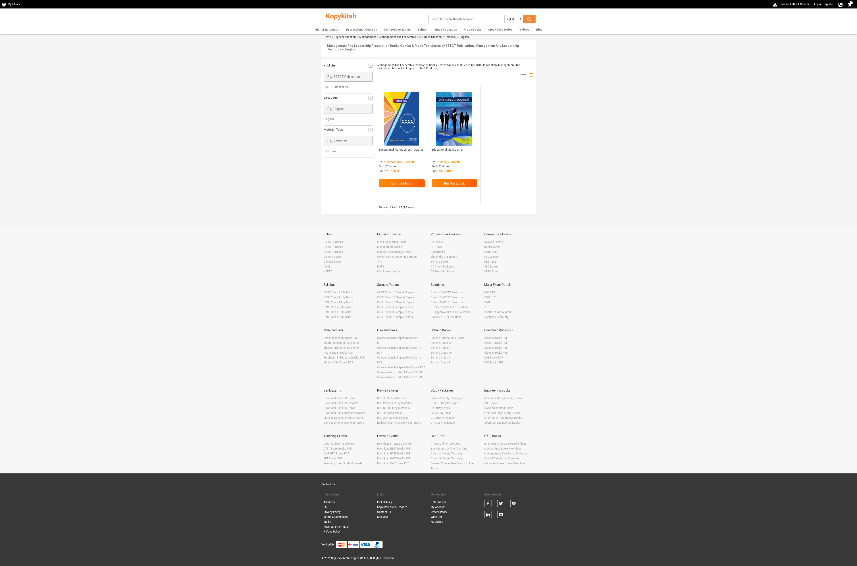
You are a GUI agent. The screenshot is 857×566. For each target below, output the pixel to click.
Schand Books (440, 261)
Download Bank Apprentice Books (344, 413)
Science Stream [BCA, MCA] (394, 251)
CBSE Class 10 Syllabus (338, 302)
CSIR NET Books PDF (336, 453)
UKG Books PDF (493, 362)
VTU (379, 261)
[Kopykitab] (340, 15)
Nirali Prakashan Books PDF (341, 338)
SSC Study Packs (441, 413)
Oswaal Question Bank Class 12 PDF (399, 372)
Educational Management (448, 149)
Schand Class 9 (440, 357)
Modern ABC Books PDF (338, 362)
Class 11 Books (333, 247)
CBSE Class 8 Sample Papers (395, 312)
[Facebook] (488, 504)
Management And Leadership (397, 37)
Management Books (389, 247)
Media (327, 521)
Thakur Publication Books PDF (342, 347)
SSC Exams (491, 266)
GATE (487, 302)
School (422, 29)
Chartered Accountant (498, 312)
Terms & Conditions (336, 516)
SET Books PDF (333, 458)
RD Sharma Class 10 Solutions (449, 307)
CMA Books (438, 251)
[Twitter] (501, 504)
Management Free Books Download (506, 453)
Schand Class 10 (441, 352)
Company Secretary (496, 317)
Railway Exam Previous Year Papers (399, 422)
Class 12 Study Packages (446, 398)
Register (828, 4)
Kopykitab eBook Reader (392, 507)
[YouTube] (514, 504)
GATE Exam (491, 251)
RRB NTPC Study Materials (393, 408)
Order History (439, 512)
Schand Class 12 (441, 342)
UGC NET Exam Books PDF (340, 443)
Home (327, 37)
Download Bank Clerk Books (341, 403)
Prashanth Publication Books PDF (344, 357)
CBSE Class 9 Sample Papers (395, 307)
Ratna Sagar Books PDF (338, 352)
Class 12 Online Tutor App (446, 453)
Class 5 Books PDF (496, 352)
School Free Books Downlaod (502, 458)
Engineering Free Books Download (505, 443)
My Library (437, 521)
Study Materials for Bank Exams (343, 417)
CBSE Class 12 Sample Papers (395, 292)
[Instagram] (501, 515)
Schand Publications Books (447, 338)
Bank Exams (492, 247)
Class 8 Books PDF (496, 338)
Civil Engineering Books (498, 408)
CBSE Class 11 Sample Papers (395, 297)
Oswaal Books (332, 261)
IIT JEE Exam (492, 256)
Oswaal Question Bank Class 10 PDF (399, 377)
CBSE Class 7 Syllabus (337, 317)
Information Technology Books (503, 417)
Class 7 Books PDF (496, 342)
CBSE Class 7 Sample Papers (395, 317)
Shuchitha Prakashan (444, 256)
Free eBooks (472, 29)
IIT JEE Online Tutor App (445, 443)
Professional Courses (361, 29)
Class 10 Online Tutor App (446, 458)
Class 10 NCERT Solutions (447, 302)
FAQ (326, 507)
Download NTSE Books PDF (393, 453)
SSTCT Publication (430, 37)
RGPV (380, 266)
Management (367, 37)
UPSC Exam (491, 271)
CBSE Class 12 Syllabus (338, 292)
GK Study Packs (440, 408)
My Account (438, 507)
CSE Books (491, 403)
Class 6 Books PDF (496, 347)
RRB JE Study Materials (391, 398)
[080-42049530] (840, 4)
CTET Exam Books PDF (338, 448)
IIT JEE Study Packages (445, 403)
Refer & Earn (438, 502)
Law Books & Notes (389, 271)
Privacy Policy (332, 512)
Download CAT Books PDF (393, 463)
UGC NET (489, 292)
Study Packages (445, 29)
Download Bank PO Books (340, 398)
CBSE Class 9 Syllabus (337, 307)
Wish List (436, 516)
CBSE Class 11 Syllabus (338, 297)
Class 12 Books (333, 242)
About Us (329, 502)
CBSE (327, 266)
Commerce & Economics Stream (397, 256)
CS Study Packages (443, 271)
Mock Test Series (500, 29)
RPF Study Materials (389, 413)
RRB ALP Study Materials (392, 417)
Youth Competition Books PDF (342, 342)
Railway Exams (493, 242)
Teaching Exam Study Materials (343, 463)
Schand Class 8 (440, 362)
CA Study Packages (443, 266)
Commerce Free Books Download (505, 463)
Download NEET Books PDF (393, 448)
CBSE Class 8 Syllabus (337, 312)
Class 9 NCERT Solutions (446, 317)
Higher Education (327, 29)
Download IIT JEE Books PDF (394, 443)
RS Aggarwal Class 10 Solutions (450, 312)
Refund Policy (332, 531)
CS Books (437, 247)
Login (817, 4)
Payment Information (336, 526)
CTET (487, 307)
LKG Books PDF (493, 357)
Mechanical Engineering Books (503, 398)
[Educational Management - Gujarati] (402, 119)
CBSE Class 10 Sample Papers (395, 302)
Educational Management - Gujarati (401, 149)
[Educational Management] (454, 119)
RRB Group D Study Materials (395, 403)
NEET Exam (491, 261)
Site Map (382, 516)
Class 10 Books (333, 251)
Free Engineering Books (391, 242)
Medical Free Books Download (503, 448)
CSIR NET (490, 297)
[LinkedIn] (488, 515)
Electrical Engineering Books (502, 413)
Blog (539, 29)
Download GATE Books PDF (393, 458)
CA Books (437, 242)
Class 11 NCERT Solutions (447, 297)
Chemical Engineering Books (502, 422)
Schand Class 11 (441, 347)
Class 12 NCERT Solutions (447, 292)
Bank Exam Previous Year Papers (344, 422)
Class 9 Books (332, 256)
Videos (524, 29)
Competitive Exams (397, 29)
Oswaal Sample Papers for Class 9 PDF (401, 367)
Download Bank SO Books (340, 408)
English (329, 119)
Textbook (450, 37)
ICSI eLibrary (384, 502)
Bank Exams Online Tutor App (449, 448)
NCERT (328, 271)
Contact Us (328, 484)
